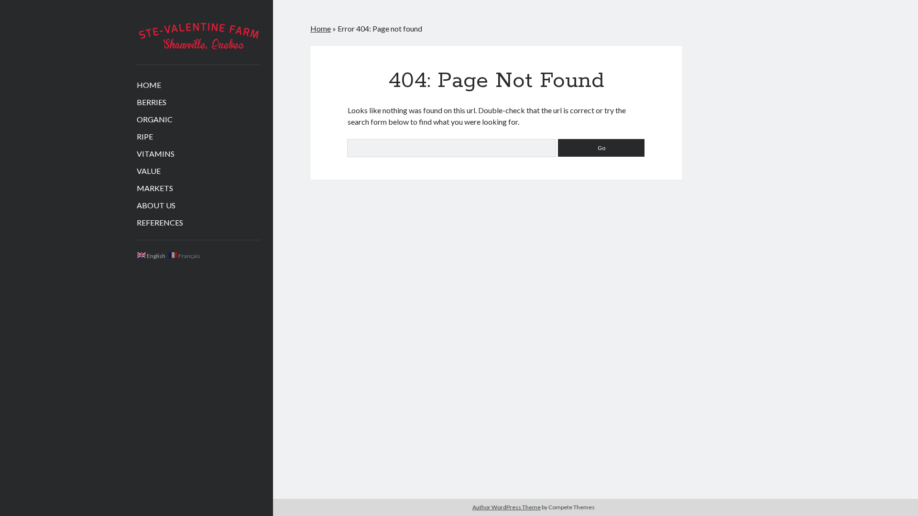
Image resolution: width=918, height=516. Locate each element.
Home (320, 28)
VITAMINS (156, 153)
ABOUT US (156, 205)
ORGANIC (155, 119)
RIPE (145, 136)
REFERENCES (160, 222)
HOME (149, 84)
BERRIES (151, 102)
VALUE (149, 170)
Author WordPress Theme (506, 507)
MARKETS (155, 188)
